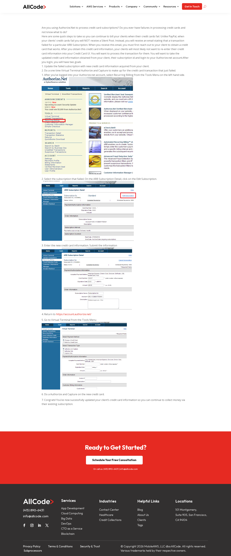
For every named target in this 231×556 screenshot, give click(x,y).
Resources (169, 6)
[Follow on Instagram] (32, 525)
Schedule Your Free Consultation (114, 460)
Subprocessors (33, 550)
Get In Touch (192, 6)
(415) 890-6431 (110, 469)
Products (114, 6)
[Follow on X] (47, 525)
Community (150, 6)
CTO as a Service (71, 528)
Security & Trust (90, 546)
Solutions (75, 6)
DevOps (66, 523)
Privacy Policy (31, 546)
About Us (143, 515)
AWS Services (94, 6)
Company (132, 6)
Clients (141, 520)
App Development (72, 508)
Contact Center (109, 509)
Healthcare (106, 515)
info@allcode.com (129, 469)
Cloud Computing (72, 513)
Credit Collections (110, 520)
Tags (140, 525)
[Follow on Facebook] (24, 525)
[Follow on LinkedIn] (39, 525)
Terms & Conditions (60, 546)
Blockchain (67, 534)
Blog (140, 509)
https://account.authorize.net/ (73, 314)
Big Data (66, 518)
